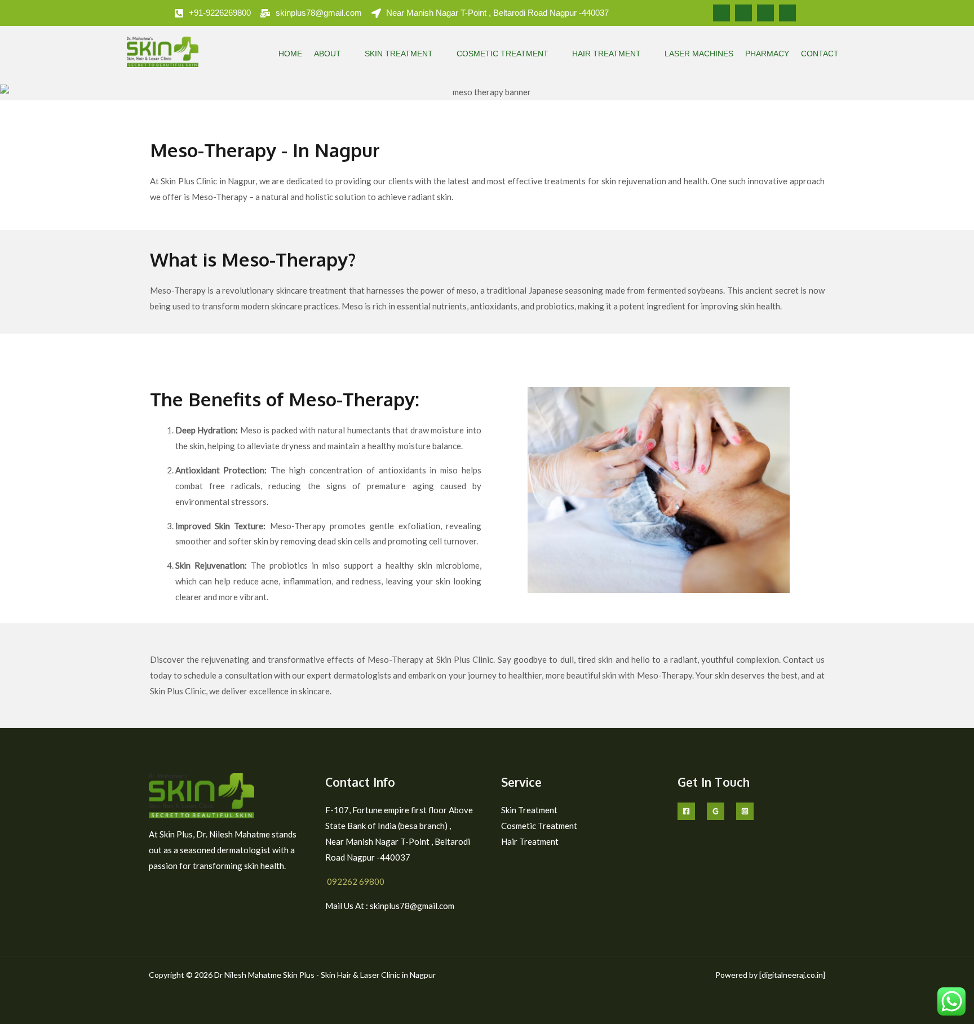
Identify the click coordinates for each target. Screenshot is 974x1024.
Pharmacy (767, 53)
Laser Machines (699, 53)
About (327, 53)
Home (290, 53)
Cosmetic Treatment (502, 53)
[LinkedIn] (765, 13)
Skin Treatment (399, 53)
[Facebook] (721, 13)
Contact (820, 53)
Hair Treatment (606, 53)
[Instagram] (787, 13)
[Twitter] (743, 13)
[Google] (715, 811)
